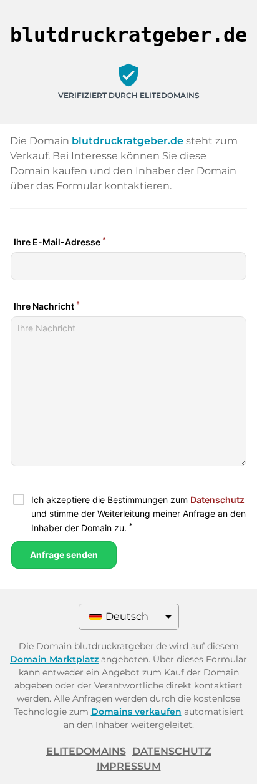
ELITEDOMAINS (86, 751)
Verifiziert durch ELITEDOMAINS (129, 95)
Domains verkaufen (136, 711)
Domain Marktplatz (54, 659)
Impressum (129, 766)
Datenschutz (171, 751)
